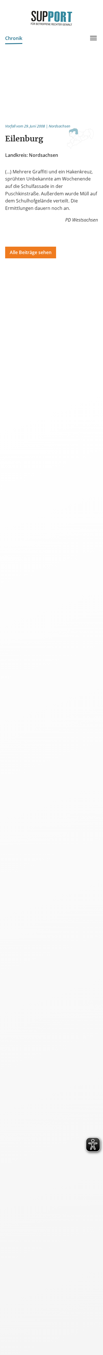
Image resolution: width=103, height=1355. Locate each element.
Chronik (13, 38)
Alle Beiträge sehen (31, 252)
